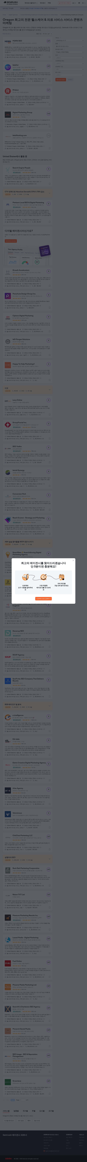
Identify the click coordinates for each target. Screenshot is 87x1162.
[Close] (73, 560)
